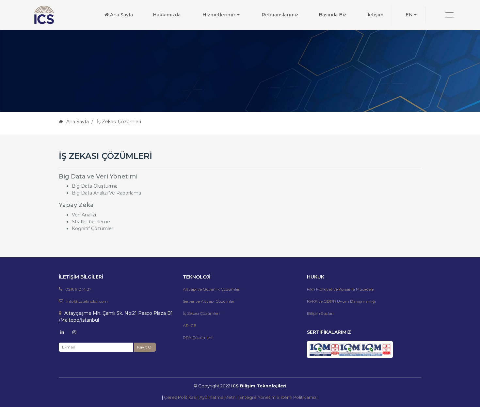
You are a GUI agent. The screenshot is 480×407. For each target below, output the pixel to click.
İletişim (374, 15)
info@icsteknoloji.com (87, 301)
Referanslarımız (280, 15)
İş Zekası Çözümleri (201, 313)
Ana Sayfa (121, 15)
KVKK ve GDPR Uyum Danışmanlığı (341, 301)
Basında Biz (332, 15)
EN (410, 15)
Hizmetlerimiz (219, 15)
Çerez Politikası (180, 397)
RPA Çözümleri (197, 337)
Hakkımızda (167, 15)
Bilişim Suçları (320, 313)
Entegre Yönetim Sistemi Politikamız (277, 397)
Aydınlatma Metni (218, 397)
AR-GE (189, 325)
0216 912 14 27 (78, 289)
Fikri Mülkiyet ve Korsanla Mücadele (340, 289)
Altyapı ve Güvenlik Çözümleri (212, 289)
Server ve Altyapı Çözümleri (209, 301)
